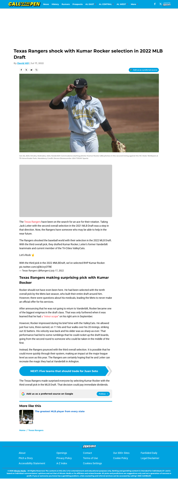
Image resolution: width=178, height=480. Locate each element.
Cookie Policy (120, 458)
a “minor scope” (50, 316)
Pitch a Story (26, 458)
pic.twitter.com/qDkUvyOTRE (35, 266)
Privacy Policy (64, 458)
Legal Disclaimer (150, 458)
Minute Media (20, 471)
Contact (87, 452)
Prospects (77, 4)
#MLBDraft (59, 262)
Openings (61, 452)
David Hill (23, 63)
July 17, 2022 (57, 270)
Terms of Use (90, 458)
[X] (160, 4)
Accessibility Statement (32, 463)
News (46, 4)
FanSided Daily (149, 452)
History (55, 4)
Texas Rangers (32, 221)
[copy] (36, 70)
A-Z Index (61, 463)
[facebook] (154, 4)
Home (22, 430)
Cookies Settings (92, 463)
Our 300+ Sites (121, 452)
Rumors (66, 4)
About (22, 452)
